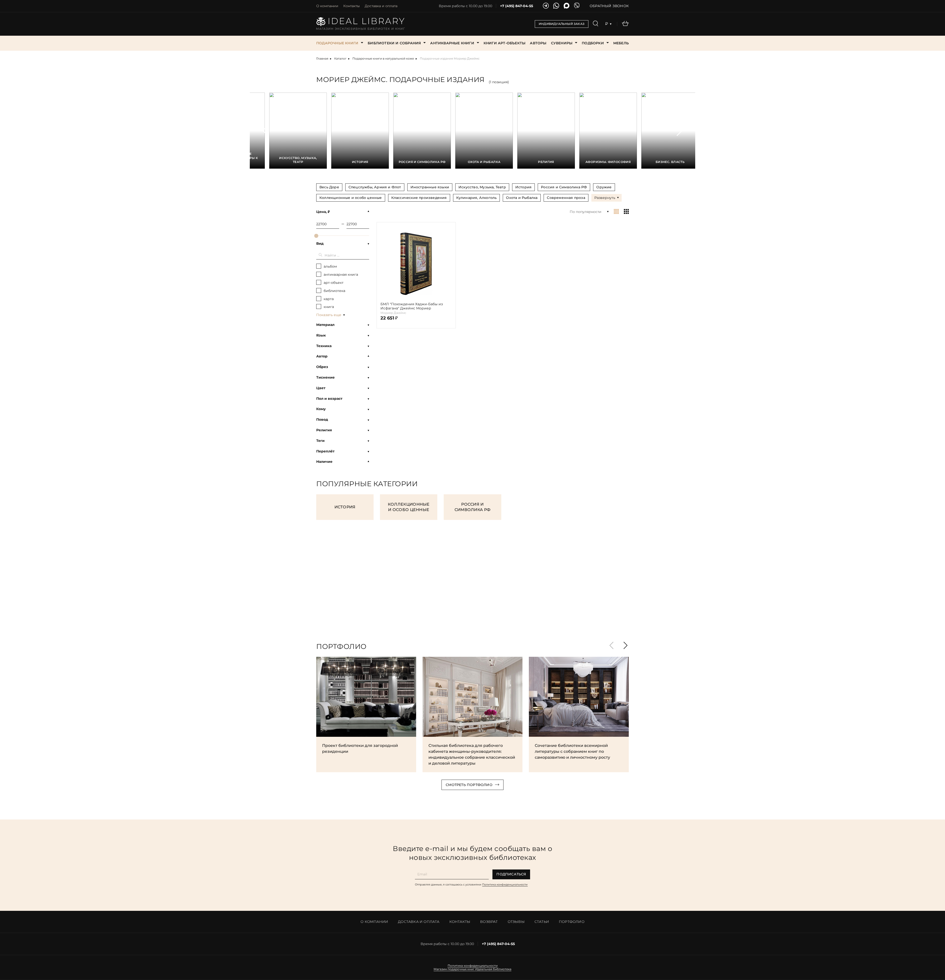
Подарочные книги (337, 43)
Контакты (351, 6)
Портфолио (571, 921)
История (360, 162)
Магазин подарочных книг (454, 969)
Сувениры (562, 43)
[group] (329, 187)
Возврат (489, 921)
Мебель (621, 43)
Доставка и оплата (381, 6)
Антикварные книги (452, 43)
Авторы (538, 43)
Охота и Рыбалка (484, 162)
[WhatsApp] (556, 6)
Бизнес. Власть (670, 162)
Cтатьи (542, 921)
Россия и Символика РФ (422, 162)
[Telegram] (546, 6)
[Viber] (577, 6)
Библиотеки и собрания (394, 43)
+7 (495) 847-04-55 (516, 6)
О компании (327, 6)
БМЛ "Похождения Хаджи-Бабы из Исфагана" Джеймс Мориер (411, 306)
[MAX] (566, 6)
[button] (265, 130)
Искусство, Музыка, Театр (298, 160)
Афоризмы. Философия (608, 162)
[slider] (316, 236)
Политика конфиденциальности (505, 884)
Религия (546, 162)
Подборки (593, 43)
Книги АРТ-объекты (504, 43)
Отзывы (516, 921)
